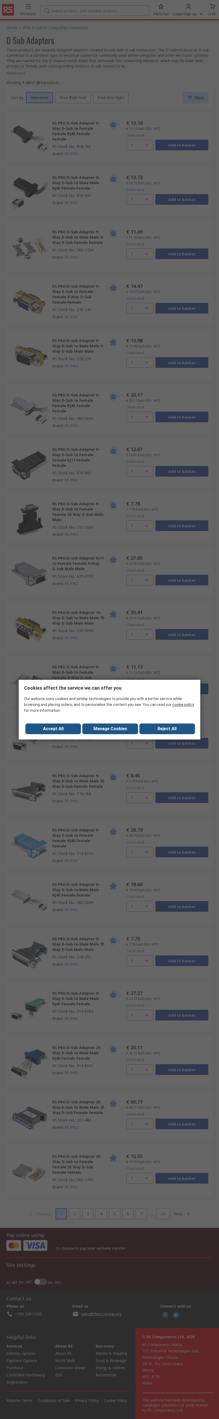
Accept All (53, 728)
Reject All (167, 728)
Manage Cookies (110, 728)
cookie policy (183, 704)
